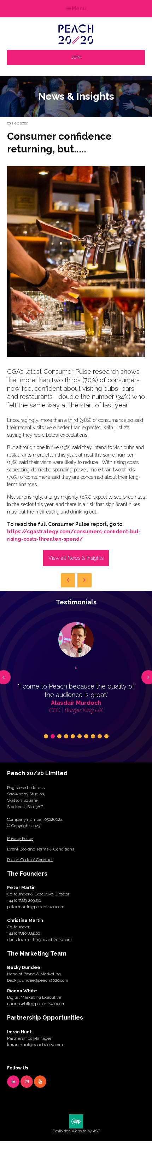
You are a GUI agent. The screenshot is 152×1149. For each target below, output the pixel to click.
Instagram (27, 1081)
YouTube (40, 1081)
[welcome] (76, 42)
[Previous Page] (68, 580)
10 (106, 736)
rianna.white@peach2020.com (36, 1003)
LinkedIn (13, 1081)
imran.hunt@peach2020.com (35, 1044)
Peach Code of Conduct (30, 859)
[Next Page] (84, 580)
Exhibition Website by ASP (76, 1131)
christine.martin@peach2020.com (39, 939)
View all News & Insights (76, 558)
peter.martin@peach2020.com (35, 906)
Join (76, 57)
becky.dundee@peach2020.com (37, 980)
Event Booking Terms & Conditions (40, 849)
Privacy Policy (20, 838)
